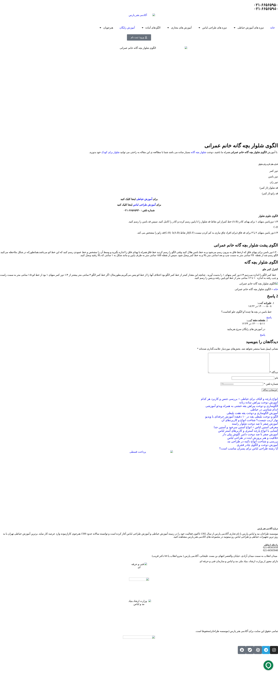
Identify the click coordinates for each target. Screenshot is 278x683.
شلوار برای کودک (110, 152)
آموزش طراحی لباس (144, 204)
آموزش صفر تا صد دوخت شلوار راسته (255, 423)
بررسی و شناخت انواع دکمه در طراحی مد (252, 441)
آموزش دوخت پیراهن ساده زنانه (258, 402)
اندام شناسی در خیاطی (264, 409)
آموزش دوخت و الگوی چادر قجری (257, 445)
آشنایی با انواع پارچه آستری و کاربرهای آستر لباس (248, 430)
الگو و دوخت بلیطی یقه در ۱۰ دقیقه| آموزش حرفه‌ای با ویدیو (241, 416)
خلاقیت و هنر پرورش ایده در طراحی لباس (252, 437)
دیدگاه (274, 372)
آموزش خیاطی (144, 199)
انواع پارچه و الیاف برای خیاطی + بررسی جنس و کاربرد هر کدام (239, 398)
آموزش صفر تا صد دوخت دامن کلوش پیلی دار (250, 434)
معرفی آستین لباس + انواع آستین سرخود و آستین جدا (246, 427)
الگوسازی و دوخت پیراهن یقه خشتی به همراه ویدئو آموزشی (241, 406)
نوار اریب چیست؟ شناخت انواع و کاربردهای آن (250, 420)
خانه (272, 27)
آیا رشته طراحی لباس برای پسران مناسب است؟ (248, 448)
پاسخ (269, 317)
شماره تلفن (271, 383)
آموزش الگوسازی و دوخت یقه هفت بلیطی (252, 413)
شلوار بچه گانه (198, 152)
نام (276, 378)
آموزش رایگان (127, 27)
